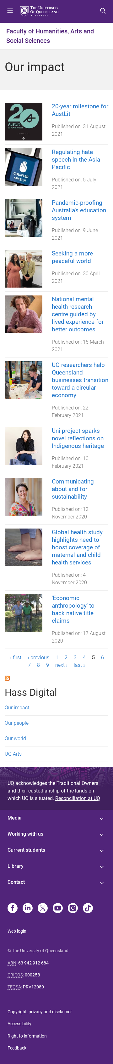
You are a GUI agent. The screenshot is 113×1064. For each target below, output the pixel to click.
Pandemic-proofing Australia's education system (79, 210)
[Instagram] (73, 908)
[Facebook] (13, 908)
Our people (17, 723)
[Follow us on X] (43, 908)
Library (16, 866)
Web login (17, 931)
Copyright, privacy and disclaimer (40, 1011)
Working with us (25, 834)
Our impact (17, 708)
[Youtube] (58, 908)
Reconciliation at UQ (77, 798)
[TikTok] (88, 908)
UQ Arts (13, 754)
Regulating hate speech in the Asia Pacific (76, 159)
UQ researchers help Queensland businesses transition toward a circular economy (80, 380)
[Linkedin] (28, 908)
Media (15, 818)
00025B (32, 974)
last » (79, 665)
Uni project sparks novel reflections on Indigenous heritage (78, 438)
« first (15, 658)
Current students (26, 850)
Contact (16, 882)
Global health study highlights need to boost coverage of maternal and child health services (77, 547)
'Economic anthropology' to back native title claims (73, 609)
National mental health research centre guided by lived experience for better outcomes (78, 314)
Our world (15, 738)
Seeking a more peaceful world (72, 257)
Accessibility (19, 1023)
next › (61, 665)
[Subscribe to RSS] (7, 678)
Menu (10, 11)
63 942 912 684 (33, 962)
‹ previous (38, 658)
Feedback (17, 1047)
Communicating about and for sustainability (73, 489)
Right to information (27, 1035)
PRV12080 (33, 986)
